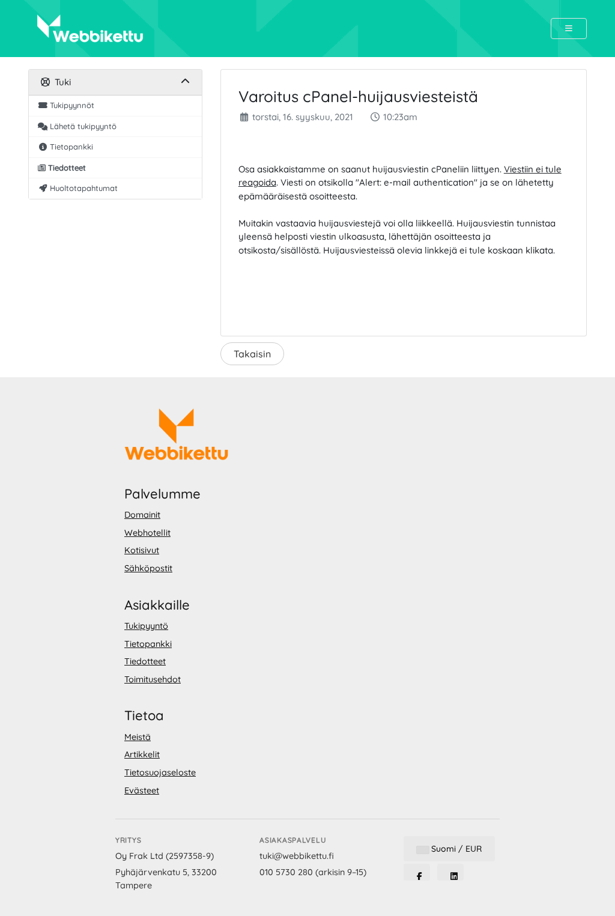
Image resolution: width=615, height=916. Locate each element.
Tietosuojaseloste (160, 772)
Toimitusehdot (152, 679)
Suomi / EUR (455, 848)
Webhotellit (147, 532)
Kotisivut (141, 550)
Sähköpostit (148, 568)
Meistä (137, 737)
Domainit (142, 514)
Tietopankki (148, 643)
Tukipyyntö (146, 625)
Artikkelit (142, 754)
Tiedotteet (145, 661)
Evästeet (141, 790)
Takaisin (252, 354)
